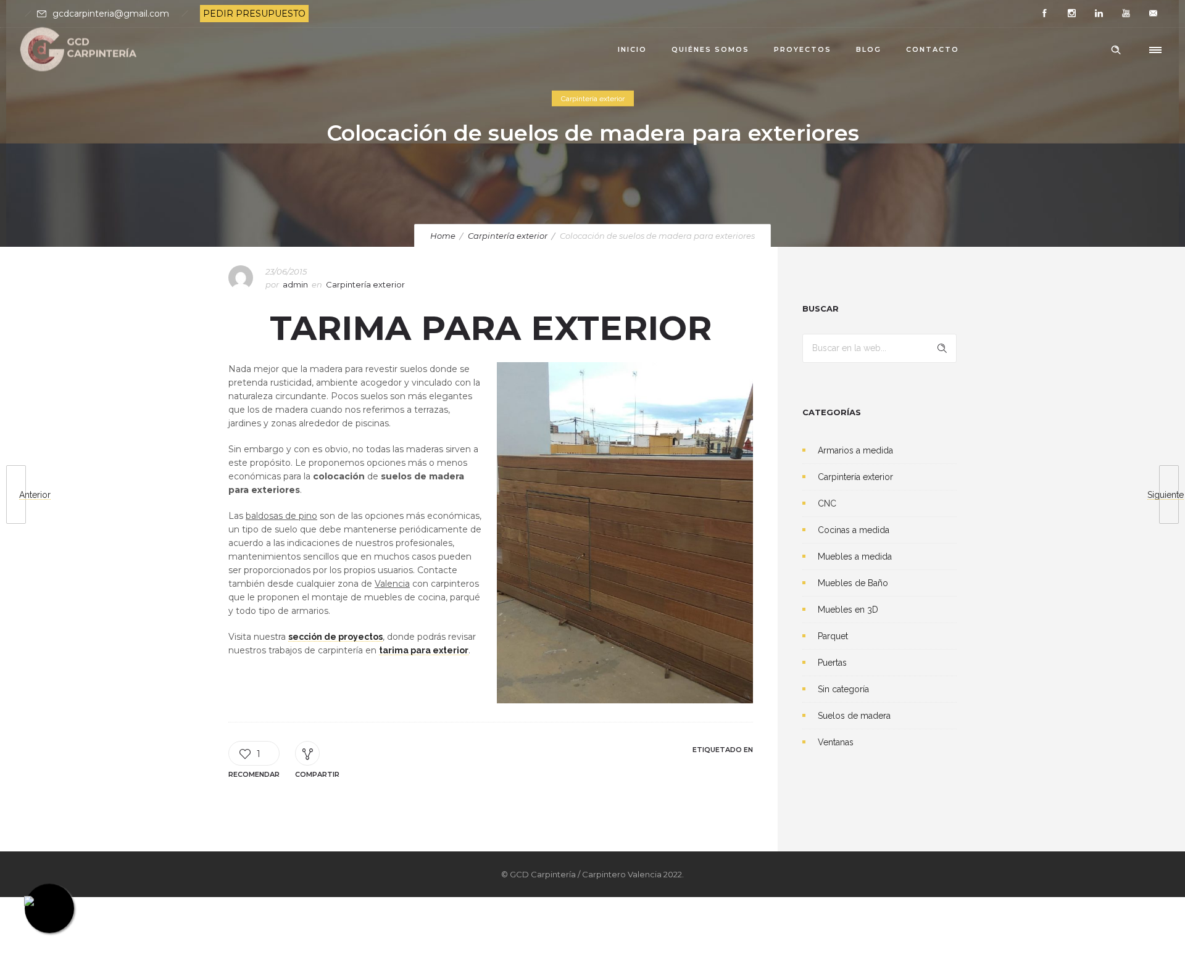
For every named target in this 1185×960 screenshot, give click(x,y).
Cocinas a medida (853, 530)
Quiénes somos (710, 49)
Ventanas (836, 742)
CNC (827, 503)
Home (442, 236)
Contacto (932, 49)
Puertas (832, 663)
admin (295, 284)
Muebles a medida (855, 556)
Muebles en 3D (848, 609)
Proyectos (802, 49)
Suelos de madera (854, 716)
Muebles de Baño (853, 583)
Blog (868, 49)
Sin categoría (843, 689)
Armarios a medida (855, 450)
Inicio (632, 49)
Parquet (833, 636)
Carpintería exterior (507, 236)
